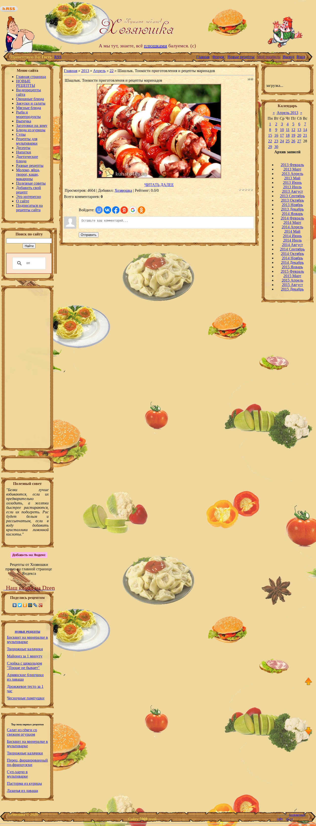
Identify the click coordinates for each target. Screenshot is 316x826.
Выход (288, 57)
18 (288, 135)
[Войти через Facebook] (115, 210)
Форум (218, 57)
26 (293, 141)
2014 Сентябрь (292, 249)
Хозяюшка (123, 190)
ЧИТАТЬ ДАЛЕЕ (159, 185)
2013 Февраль (292, 165)
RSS (57, 57)
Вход (301, 57)
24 (282, 141)
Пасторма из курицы (24, 783)
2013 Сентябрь (292, 196)
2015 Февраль (292, 271)
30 (276, 147)
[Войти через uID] (99, 210)
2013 (85, 71)
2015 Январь (292, 267)
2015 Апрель (292, 280)
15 (270, 135)
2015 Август (292, 285)
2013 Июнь (292, 182)
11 (288, 130)
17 (282, 135)
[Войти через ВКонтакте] (107, 210)
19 (293, 135)
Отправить (89, 235)
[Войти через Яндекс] (124, 210)
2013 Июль (292, 187)
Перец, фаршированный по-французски (27, 762)
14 (305, 130)
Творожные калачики (25, 649)
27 (299, 141)
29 (270, 147)
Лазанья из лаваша (22, 790)
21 (305, 135)
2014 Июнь (292, 236)
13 (299, 130)
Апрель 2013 (287, 113)
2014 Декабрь (292, 262)
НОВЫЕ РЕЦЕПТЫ (27, 632)
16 (276, 135)
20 (299, 135)
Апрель (99, 71)
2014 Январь (292, 213)
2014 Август (292, 245)
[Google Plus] (40, 605)
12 (293, 130)
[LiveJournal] (35, 605)
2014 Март (292, 222)
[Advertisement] (27, 370)
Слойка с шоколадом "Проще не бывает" (24, 665)
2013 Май (292, 178)
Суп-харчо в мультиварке (17, 774)
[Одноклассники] (25, 605)
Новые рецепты (241, 57)
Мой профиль (268, 57)
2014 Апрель (292, 227)
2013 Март (292, 169)
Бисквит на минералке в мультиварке (27, 639)
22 (112, 71)
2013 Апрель (292, 174)
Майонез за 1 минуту (24, 656)
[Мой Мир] (30, 605)
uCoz (289, 819)
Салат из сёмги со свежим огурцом (22, 732)
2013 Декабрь (292, 209)
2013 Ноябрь (292, 205)
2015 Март (292, 276)
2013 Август (292, 191)
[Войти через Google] (133, 210)
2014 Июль (292, 240)
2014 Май (292, 231)
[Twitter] (19, 605)
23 (276, 141)
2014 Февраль (292, 218)
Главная (203, 57)
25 (288, 141)
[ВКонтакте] (14, 605)
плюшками (155, 45)
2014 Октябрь (292, 253)
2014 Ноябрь (292, 258)
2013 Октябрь (292, 200)
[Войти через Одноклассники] (141, 210)
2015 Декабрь (292, 289)
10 (282, 130)
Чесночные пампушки (25, 698)
